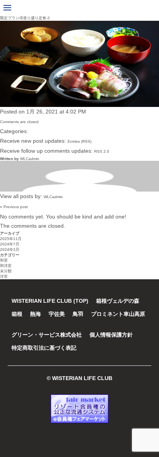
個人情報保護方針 (111, 335)
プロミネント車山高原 (118, 314)
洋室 (4, 276)
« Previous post (14, 207)
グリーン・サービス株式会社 (47, 335)
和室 (4, 260)
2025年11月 (11, 239)
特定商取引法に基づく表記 (44, 348)
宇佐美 (57, 314)
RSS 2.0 (101, 151)
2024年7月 (9, 244)
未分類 (6, 271)
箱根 (17, 314)
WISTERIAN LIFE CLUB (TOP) (50, 301)
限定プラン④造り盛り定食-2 (25, 18)
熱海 (35, 314)
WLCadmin (29, 159)
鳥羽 (78, 314)
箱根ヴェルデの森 (117, 301)
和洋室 (6, 266)
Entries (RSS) (79, 141)
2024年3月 (9, 249)
